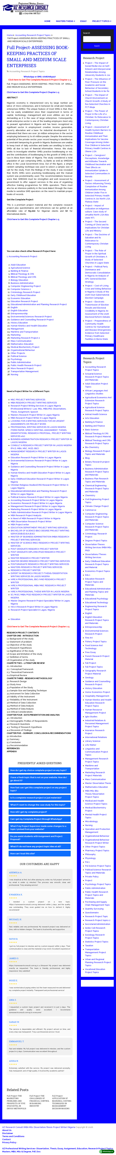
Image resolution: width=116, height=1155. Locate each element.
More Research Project (22, 368)
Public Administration (21, 362)
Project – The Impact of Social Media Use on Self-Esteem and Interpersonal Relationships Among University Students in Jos (97, 69)
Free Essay (90, 652)
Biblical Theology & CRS (22, 274)
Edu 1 (87, 575)
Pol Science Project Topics (98, 866)
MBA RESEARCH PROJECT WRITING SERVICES (34, 402)
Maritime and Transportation (24, 332)
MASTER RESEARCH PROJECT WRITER (30, 558)
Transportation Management (25, 371)
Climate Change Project (97, 506)
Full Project (90, 663)
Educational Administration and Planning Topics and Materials (98, 592)
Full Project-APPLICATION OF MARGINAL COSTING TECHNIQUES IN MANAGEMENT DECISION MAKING (61, 1102)
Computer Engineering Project (26, 286)
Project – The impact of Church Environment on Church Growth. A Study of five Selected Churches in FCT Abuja (98, 101)
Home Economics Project (97, 692)
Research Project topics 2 (97, 920)
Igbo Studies (91, 716)
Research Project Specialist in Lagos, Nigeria (33, 610)
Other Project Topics (95, 846)
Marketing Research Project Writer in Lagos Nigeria (36, 509)
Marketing (16, 335)
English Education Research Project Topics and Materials (97, 620)
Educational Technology (96, 602)
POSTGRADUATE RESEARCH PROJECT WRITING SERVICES (40, 564)
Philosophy (90, 854)
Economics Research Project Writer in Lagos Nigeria (36, 503)
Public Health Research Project (26, 365)
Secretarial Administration (97, 924)
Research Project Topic (96, 916)
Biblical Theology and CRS (23, 277)
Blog (87, 458)
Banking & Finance (19, 271)
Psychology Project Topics (98, 884)
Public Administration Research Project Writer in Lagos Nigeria (41, 512)
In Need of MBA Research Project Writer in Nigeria (35, 518)
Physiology (90, 858)
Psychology (16, 359)
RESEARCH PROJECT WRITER (25, 570)
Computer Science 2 (21, 289)
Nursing (14, 374)
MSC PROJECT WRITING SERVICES (28, 399)
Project (88, 880)
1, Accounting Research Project (22, 256)
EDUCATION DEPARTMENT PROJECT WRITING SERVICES (39, 527)
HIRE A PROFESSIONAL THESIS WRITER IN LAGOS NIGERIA (40, 591)
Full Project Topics (94, 667)
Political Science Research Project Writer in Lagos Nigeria (39, 497)
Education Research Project (24, 301)
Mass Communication (21, 341)
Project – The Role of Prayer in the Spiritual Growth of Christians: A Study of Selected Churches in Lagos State (97, 256)
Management (17, 329)
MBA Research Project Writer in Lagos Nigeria (33, 418)
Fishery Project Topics (96, 641)
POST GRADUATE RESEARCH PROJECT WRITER (34, 549)
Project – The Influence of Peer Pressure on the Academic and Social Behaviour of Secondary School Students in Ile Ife (97, 85)
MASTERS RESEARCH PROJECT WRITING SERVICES (36, 567)
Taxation (89, 945)
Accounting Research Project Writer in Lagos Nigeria (36, 500)
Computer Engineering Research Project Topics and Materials (97, 517)
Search (86, 33)
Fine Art (89, 638)
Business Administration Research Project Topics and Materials (97, 471)
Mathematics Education (22, 344)
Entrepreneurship (19, 313)
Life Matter (90, 745)
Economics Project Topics (97, 571)
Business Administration (22, 283)
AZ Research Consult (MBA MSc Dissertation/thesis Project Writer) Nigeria (38, 1127)
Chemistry (90, 495)
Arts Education (92, 418)
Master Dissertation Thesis (98, 783)
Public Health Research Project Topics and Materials (96, 895)
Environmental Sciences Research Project (31, 316)
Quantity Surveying (94, 909)
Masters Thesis (64, 21)
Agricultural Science (20, 268)
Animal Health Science (96, 414)
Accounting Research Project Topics (27, 71)
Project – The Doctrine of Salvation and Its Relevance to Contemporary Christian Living (97, 240)
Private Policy (92, 876)
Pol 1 (87, 862)
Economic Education (20, 298)
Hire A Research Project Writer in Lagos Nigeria (34, 607)
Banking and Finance (95, 426)
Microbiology (91, 821)
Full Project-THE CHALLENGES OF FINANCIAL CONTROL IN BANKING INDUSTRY (39, 1101)
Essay (83, 21)
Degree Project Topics (96, 540)
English (14, 307)
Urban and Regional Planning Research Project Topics (98, 962)
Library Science (92, 741)
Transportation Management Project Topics (95, 952)
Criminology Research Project (25, 292)
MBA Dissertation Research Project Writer (31, 521)
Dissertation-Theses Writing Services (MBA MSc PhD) (98, 547)
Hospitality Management (97, 696)
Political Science (19, 356)
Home (47, 21)
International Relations (96, 737)
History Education (19, 322)
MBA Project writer (20, 524)
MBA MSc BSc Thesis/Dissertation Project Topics (94, 794)
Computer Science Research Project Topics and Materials (97, 527)
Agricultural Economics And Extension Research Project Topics (98, 400)
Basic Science (92, 429)
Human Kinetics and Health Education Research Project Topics (98, 703)
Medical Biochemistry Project (25, 347)
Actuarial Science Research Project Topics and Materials (97, 377)
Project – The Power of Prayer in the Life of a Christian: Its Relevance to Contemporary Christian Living (98, 117)
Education (15, 619)
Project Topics (100, 21)
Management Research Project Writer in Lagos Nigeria (38, 506)
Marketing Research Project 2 (25, 338)
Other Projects (18, 353)
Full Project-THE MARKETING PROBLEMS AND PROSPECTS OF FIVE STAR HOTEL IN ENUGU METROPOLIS (16, 1102)
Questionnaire (92, 912)
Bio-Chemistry (92, 447)
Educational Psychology (96, 598)
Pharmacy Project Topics (97, 850)
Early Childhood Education (23, 295)
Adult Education (18, 265)
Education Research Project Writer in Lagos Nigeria (36, 457)
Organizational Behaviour (23, 350)
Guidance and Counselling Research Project (32, 319)
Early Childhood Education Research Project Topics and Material (97, 564)
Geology (89, 677)
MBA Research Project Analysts (26, 515)
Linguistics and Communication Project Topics (96, 752)
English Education (19, 310)
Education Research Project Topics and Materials (95, 582)
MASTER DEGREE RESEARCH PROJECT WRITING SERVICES (40, 561)
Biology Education (19, 280)
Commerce (90, 510)
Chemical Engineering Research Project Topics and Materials (97, 488)
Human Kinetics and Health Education (29, 326)
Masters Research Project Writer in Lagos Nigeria (35, 415)
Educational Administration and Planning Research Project (39, 304)
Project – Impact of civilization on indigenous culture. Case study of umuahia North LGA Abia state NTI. (97, 211)
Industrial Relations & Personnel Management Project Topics (97, 723)
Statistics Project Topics (96, 941)
